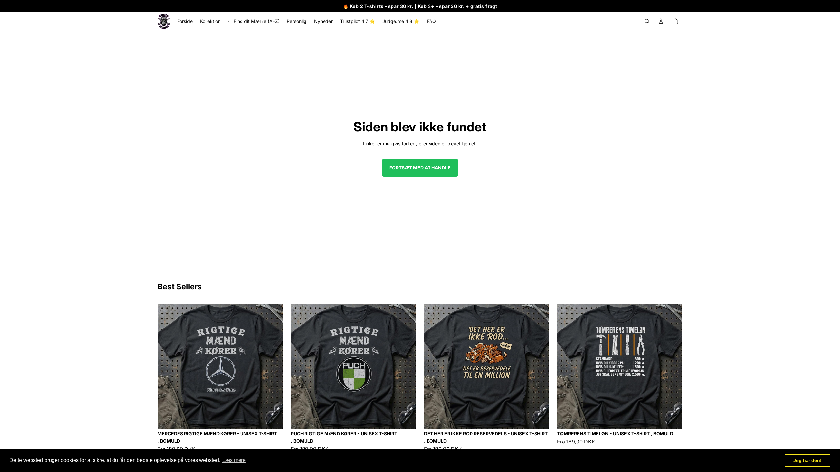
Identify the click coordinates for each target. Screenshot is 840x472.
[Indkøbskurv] (675, 21)
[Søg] (647, 21)
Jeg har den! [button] (807, 460)
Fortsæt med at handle (420, 167)
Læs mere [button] (234, 460)
